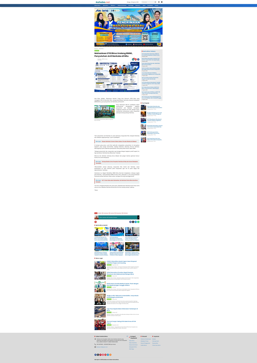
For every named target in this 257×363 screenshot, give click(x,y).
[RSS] (110, 355)
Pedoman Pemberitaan (146, 339)
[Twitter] (133, 222)
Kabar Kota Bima (98, 234)
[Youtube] (105, 355)
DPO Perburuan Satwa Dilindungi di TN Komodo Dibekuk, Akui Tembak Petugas (151, 97)
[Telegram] (136, 222)
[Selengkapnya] (127, 336)
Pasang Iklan (155, 343)
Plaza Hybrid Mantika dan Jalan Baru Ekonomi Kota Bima (151, 64)
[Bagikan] (138, 59)
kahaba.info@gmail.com (102, 347)
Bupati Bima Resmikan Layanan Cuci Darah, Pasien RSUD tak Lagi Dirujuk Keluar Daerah (151, 59)
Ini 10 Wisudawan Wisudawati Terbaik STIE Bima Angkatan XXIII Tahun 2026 (116, 239)
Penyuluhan (118, 213)
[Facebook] (130, 222)
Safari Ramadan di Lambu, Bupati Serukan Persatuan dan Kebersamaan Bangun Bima (120, 273)
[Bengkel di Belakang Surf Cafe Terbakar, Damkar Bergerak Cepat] (143, 114)
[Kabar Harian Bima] (102, 2)
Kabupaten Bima (133, 347)
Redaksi (154, 339)
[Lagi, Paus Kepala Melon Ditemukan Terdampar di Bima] (100, 312)
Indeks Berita (144, 345)
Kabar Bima (97, 50)
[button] (155, 2)
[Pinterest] (100, 355)
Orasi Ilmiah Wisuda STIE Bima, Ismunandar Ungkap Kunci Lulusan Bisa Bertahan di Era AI (101, 239)
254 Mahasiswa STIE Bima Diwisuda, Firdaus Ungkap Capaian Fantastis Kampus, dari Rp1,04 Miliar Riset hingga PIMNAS (101, 254)
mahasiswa (106, 213)
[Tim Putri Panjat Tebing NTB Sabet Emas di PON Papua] (100, 324)
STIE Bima (125, 213)
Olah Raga (131, 349)
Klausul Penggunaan (145, 343)
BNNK (100, 213)
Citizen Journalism (156, 345)
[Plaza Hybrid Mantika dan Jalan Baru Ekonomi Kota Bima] (143, 107)
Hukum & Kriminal (133, 344)
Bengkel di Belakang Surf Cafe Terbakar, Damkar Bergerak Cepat (154, 113)
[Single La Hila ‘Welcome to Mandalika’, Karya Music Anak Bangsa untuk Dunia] (100, 299)
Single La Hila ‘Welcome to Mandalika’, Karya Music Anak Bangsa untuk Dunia (122, 296)
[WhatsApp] (138, 222)
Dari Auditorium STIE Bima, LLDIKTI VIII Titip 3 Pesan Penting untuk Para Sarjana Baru (132, 239)
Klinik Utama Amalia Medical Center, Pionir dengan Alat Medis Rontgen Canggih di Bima (122, 284)
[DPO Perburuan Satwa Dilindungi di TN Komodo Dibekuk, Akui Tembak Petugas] (143, 133)
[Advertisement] (110, 94)
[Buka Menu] (162, 2)
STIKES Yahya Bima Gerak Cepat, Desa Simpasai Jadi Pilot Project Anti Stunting (122, 262)
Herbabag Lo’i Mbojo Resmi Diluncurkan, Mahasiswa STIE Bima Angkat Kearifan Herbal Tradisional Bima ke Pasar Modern (132, 254)
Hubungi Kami (155, 341)
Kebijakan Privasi (144, 341)
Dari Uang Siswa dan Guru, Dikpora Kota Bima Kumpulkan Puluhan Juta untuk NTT (150, 54)
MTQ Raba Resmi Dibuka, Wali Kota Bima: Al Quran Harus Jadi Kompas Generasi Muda (150, 88)
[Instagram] (103, 355)
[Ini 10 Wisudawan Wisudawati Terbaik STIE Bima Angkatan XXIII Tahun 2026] (117, 231)
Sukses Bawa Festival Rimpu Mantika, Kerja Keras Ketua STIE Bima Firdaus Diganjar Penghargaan (116, 254)
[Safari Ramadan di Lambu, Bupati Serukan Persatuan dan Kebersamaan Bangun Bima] (100, 275)
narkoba (112, 213)
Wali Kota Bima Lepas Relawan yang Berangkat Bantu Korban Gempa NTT (151, 68)
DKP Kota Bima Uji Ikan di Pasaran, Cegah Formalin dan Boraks (150, 78)
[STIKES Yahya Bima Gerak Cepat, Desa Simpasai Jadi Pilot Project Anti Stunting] (100, 265)
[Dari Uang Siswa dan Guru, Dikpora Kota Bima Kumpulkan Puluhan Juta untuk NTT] (143, 139)
